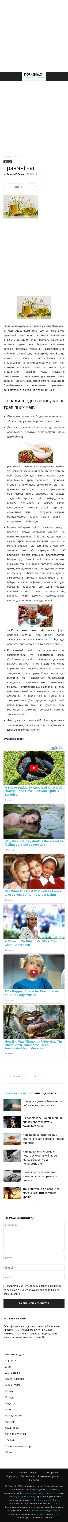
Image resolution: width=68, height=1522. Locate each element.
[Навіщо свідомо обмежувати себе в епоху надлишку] (12, 1105)
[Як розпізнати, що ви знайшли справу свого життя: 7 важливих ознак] (12, 1122)
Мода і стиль (13, 1385)
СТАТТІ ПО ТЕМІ (14, 1093)
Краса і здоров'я (15, 1378)
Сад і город (11, 1427)
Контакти (34, 1479)
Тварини (10, 1440)
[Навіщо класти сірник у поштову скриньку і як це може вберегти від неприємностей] (12, 1156)
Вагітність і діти (14, 1354)
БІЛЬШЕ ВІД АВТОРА (44, 1093)
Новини (9, 1391)
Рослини (10, 1421)
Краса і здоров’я (50, 1472)
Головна (11, 1472)
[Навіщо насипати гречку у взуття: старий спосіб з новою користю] (12, 1139)
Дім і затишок (13, 1372)
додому (7, 156)
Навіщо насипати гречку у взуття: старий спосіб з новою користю (43, 1138)
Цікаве (9, 1452)
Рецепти (10, 1403)
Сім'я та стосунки (15, 1433)
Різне (8, 1409)
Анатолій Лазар (15, 174)
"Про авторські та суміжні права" (36, 1493)
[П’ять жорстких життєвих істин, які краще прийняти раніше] (12, 1176)
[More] (43, 186)
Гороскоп (11, 1360)
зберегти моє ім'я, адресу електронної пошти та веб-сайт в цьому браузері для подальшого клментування (32, 1289)
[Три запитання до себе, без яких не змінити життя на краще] (12, 1193)
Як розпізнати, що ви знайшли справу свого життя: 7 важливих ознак (43, 1122)
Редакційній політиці (24, 1496)
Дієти (8, 1366)
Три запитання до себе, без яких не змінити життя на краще (41, 1193)
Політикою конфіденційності (46, 1510)
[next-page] (36, 1206)
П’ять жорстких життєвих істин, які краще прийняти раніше (40, 1176)
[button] (6, 76)
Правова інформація (48, 1476)
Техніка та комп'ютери (18, 1446)
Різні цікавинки (13, 1415)
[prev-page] (30, 1206)
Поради (19, 156)
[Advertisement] (34, 36)
